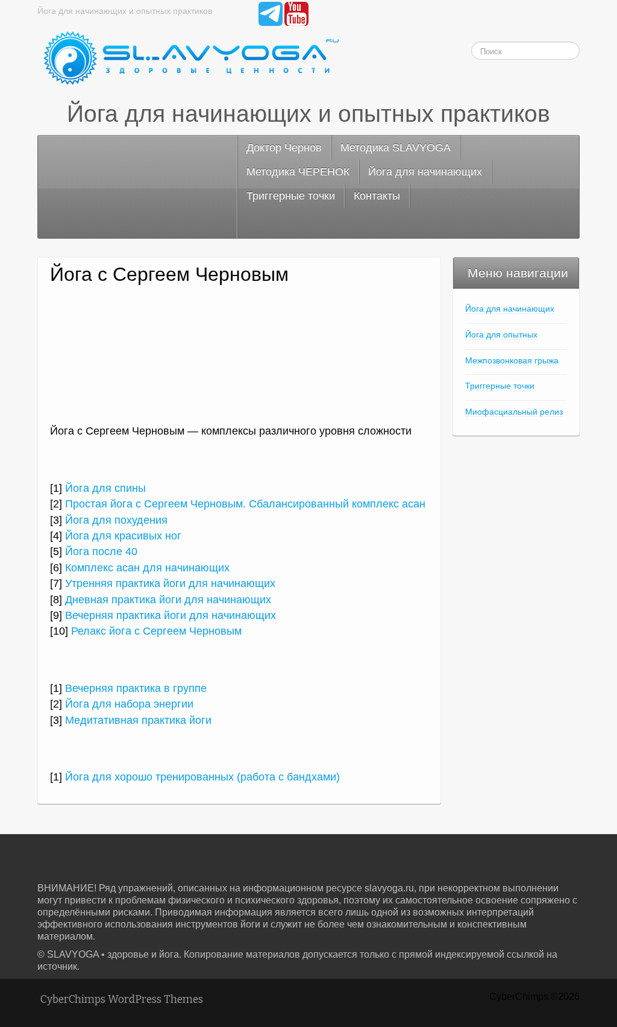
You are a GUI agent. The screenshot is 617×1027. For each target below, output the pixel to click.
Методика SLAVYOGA (395, 148)
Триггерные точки (290, 196)
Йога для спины (105, 488)
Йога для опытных (501, 334)
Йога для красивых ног (123, 536)
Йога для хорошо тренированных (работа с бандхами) (202, 777)
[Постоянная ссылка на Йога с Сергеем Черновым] (239, 361)
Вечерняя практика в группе (136, 688)
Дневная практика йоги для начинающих (168, 600)
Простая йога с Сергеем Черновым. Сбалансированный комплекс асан (245, 504)
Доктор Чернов (284, 148)
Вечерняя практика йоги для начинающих (170, 615)
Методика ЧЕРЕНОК (297, 172)
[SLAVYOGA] (188, 59)
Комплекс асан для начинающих (147, 568)
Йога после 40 (101, 551)
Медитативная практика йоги (138, 720)
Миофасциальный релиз (514, 411)
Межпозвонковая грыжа (512, 360)
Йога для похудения (116, 520)
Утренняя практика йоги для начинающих (170, 583)
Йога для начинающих (425, 172)
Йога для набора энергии (129, 704)
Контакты (377, 196)
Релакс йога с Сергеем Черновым (156, 631)
